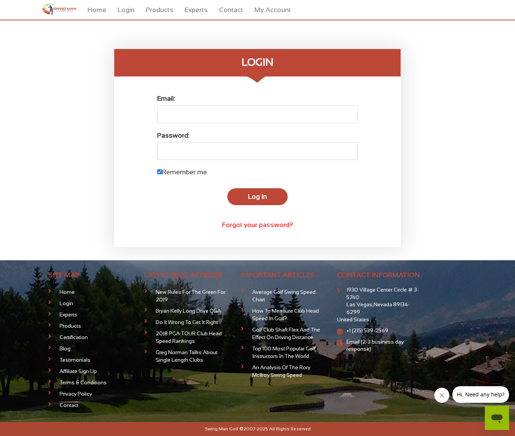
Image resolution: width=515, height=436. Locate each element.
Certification (74, 337)
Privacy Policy (76, 394)
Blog (65, 348)
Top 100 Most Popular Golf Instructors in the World (284, 352)
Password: (173, 135)
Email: (166, 98)
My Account (272, 10)
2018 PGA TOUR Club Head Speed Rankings (189, 337)
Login (126, 10)
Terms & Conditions (83, 382)
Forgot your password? (257, 225)
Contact (231, 10)
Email (353, 342)
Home (96, 10)
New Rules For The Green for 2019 (190, 295)
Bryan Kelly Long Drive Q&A (188, 311)
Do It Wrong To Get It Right (187, 322)
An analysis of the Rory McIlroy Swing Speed (281, 371)
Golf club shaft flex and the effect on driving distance (286, 333)
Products (159, 10)
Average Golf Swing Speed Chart (284, 295)
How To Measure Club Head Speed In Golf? (285, 314)
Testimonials (75, 360)
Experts (196, 10)
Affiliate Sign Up (78, 371)
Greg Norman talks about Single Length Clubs (187, 356)
